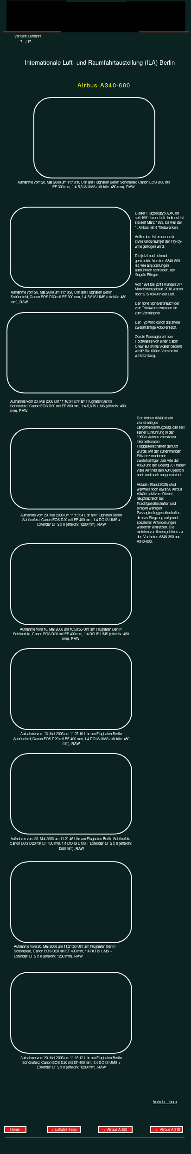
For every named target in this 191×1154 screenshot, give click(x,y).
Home (15, 1129)
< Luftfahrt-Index (64, 1129)
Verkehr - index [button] (165, 1101)
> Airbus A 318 (167, 1129)
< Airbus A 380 (115, 1129)
